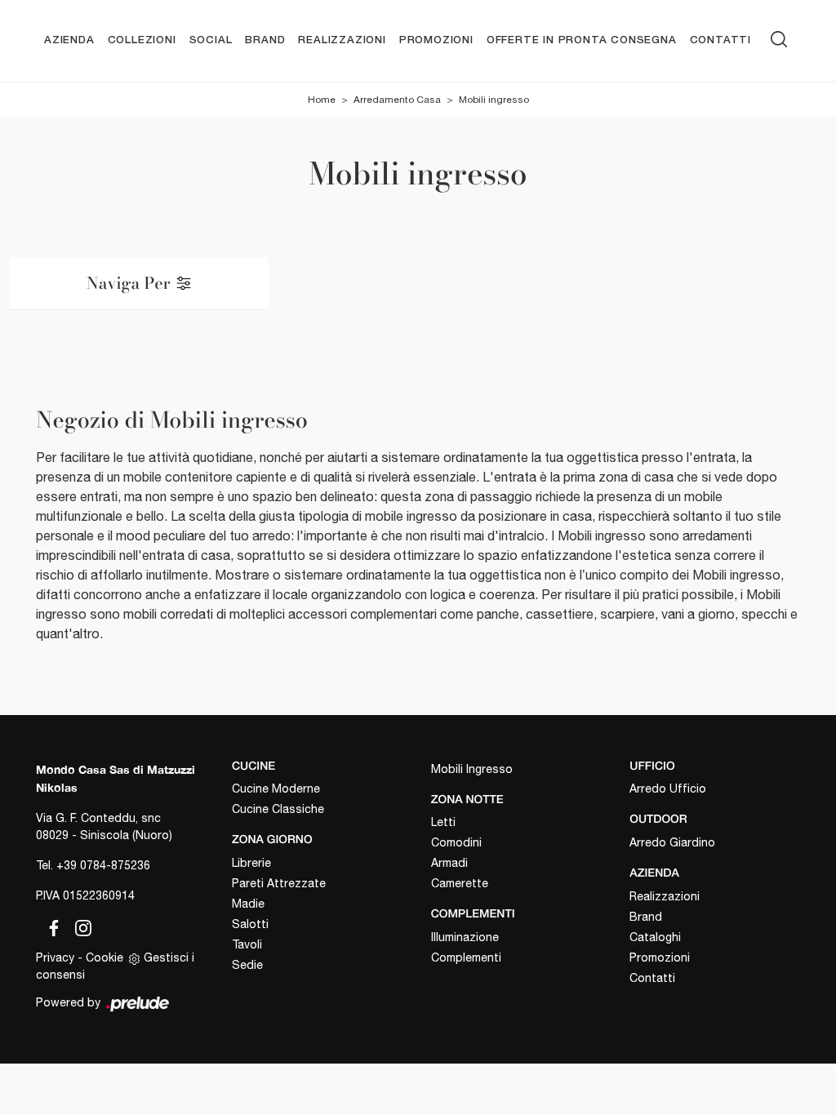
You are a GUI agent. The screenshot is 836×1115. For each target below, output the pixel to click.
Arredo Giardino (672, 842)
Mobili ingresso (494, 99)
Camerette (459, 883)
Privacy (55, 957)
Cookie (104, 957)
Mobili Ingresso (472, 768)
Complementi (466, 957)
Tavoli (247, 944)
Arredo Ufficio (667, 788)
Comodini (456, 842)
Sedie (247, 964)
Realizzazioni (341, 40)
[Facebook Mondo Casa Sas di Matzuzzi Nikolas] (50, 925)
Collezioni (142, 40)
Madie (248, 903)
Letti (443, 821)
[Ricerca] (779, 36)
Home (322, 99)
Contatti (720, 40)
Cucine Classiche (278, 808)
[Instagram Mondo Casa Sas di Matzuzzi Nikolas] (78, 925)
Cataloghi (655, 937)
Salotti (250, 924)
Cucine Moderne (276, 788)
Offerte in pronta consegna (582, 40)
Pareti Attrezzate (279, 883)
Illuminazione (465, 937)
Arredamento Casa (397, 99)
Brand (265, 40)
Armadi (449, 862)
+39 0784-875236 (103, 865)
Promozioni (436, 40)
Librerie (251, 862)
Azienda (69, 40)
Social (211, 40)
